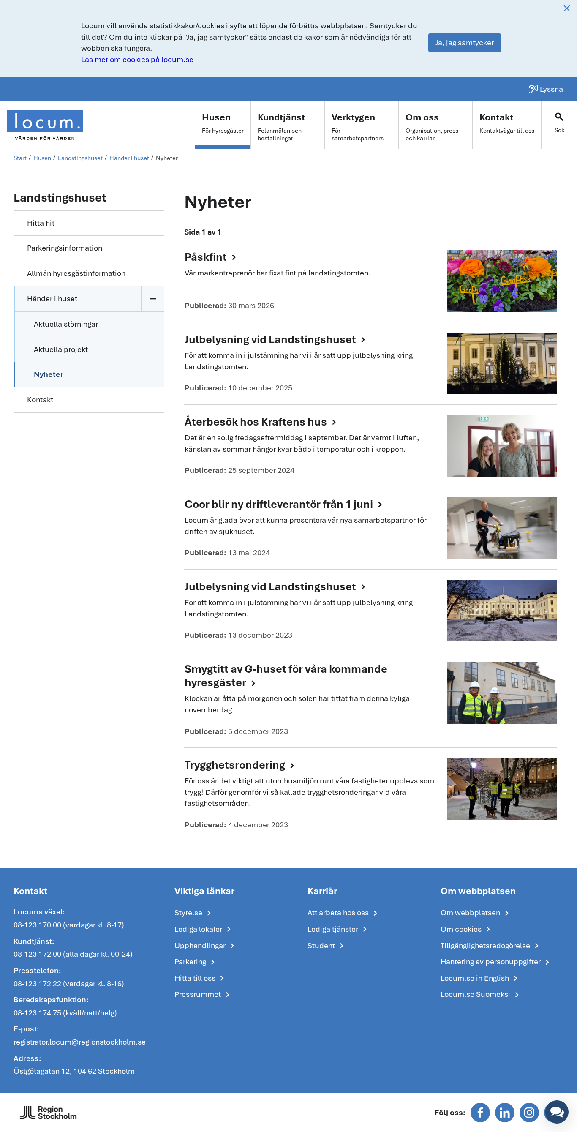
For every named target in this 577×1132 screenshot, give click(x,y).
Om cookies (467, 930)
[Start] (45, 125)
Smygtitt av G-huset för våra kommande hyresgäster (286, 676)
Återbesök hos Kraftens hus (262, 422)
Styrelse (194, 913)
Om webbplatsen (476, 913)
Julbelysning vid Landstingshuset (276, 339)
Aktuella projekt (61, 349)
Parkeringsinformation (64, 248)
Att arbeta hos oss (344, 913)
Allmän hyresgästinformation (76, 273)
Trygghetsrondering (241, 765)
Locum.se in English (481, 979)
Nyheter (48, 374)
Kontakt (40, 399)
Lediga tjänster (339, 930)
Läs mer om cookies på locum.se (137, 59)
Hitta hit (40, 223)
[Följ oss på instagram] (529, 1112)
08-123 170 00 (38, 925)
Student (327, 946)
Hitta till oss (200, 979)
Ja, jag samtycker (464, 42)
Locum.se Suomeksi (481, 995)
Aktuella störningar (66, 324)
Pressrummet (203, 995)
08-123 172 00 (38, 954)
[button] (557, 1112)
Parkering (196, 962)
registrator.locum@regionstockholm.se (80, 1042)
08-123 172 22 (38, 983)
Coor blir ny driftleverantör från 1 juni (285, 504)
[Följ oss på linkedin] (504, 1112)
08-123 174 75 (38, 1012)
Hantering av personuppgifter (497, 962)
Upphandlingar (205, 946)
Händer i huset (52, 298)
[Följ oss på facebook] (480, 1112)
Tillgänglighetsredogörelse (491, 946)
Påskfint (212, 257)
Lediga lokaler (204, 930)
